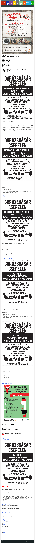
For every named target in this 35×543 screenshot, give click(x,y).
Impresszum (28, 541)
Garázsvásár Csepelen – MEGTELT (7, 258)
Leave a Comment (3, 195)
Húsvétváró (4, 524)
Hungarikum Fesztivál (5, 9)
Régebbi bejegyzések (3, 520)
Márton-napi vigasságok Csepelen (7, 383)
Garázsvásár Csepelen (5, 73)
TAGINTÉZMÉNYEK (17, 0)
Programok (4, 532)
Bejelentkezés (4, 535)
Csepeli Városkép (4, 6)
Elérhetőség (25, 541)
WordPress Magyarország (5, 537)
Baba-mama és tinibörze (6, 504)
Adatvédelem (32, 541)
